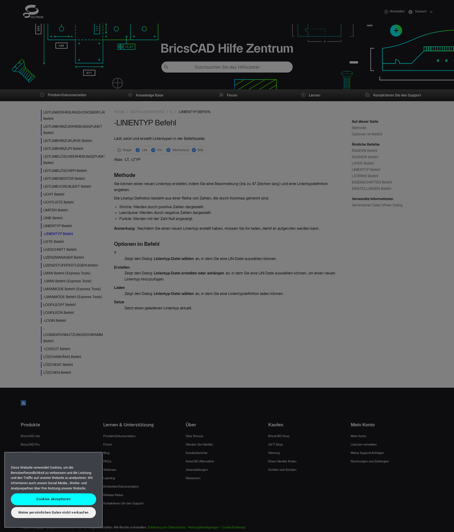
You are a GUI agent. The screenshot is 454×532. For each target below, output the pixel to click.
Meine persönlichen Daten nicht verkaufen (53, 512)
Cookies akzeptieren (53, 499)
